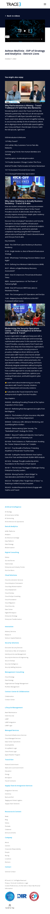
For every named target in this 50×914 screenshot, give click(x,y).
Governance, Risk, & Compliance (15, 651)
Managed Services (12, 730)
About (7, 842)
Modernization (10, 547)
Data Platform (9, 541)
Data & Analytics (11, 526)
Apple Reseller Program (12, 755)
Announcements (10, 833)
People (7, 852)
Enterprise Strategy (11, 616)
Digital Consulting (12, 552)
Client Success (9, 716)
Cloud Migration (10, 603)
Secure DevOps (10, 661)
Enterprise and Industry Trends (15, 567)
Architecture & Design (12, 538)
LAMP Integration (10, 722)
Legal (26, 883)
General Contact (10, 872)
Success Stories (10, 560)
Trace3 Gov (9, 759)
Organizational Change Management (16, 683)
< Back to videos (12, 16)
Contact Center (10, 699)
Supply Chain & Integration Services (18, 786)
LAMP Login (8, 725)
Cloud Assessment (10, 590)
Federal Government (11, 764)
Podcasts (7, 826)
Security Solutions (12, 643)
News (6, 816)
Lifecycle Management (14, 707)
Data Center (9, 609)
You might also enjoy (14, 77)
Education (8, 771)
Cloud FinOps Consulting (12, 596)
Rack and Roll (9, 797)
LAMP (6, 719)
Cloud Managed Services (13, 738)
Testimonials (9, 564)
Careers (7, 846)
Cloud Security (9, 606)
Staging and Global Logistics (13, 800)
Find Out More (9, 570)
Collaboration (9, 696)
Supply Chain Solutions (12, 804)
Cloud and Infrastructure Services (15, 735)
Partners (7, 862)
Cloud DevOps (9, 593)
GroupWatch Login (11, 748)
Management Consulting (14, 672)
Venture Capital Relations (13, 638)
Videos (7, 557)
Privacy (7, 883)
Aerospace (8, 777)
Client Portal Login (11, 751)
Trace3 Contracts (10, 781)
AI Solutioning (9, 518)
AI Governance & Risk (12, 515)
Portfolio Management (12, 687)
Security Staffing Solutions (13, 667)
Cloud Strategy (9, 677)
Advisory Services (10, 631)
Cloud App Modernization (13, 586)
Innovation (9, 626)
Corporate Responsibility (13, 849)
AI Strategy (8, 512)
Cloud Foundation (10, 599)
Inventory (8, 794)
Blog (6, 820)
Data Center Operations (12, 742)
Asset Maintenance (11, 712)
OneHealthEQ (9, 745)
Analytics (7, 534)
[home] (13, 4)
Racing (7, 855)
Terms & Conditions (17, 883)
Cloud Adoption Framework (14, 583)
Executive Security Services (13, 647)
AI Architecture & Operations (14, 521)
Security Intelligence (11, 664)
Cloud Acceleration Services (14, 580)
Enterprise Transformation (13, 619)
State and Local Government (14, 768)
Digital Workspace (10, 613)
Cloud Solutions (11, 575)
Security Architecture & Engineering (16, 657)
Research (8, 635)
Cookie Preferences (11, 886)
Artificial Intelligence (13, 507)
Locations (8, 859)
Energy (7, 774)
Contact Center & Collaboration (17, 691)
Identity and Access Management (15, 654)
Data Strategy (9, 544)
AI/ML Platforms (10, 531)
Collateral (8, 829)
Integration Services (11, 790)
